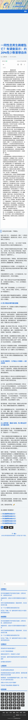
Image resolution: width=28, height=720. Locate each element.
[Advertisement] (14, 28)
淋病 (11, 699)
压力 (6, 693)
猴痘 (19, 699)
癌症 (11, 702)
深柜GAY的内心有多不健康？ (9, 682)
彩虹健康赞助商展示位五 (9, 523)
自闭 (11, 705)
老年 (23, 702)
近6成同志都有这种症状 (7, 670)
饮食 (19, 708)
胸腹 (6, 705)
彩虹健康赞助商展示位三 (9, 518)
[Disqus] (14, 559)
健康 (14, 712)
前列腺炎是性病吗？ (6, 662)
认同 (23, 705)
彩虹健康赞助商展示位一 (9, 514)
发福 (11, 693)
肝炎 (2, 705)
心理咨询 (4, 56)
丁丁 (2, 693)
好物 (24, 712)
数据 (11, 527)
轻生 (6, 527)
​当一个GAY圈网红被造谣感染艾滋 (10, 608)
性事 (2, 696)
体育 (21, 712)
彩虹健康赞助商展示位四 (9, 521)
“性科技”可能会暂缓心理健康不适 (10, 685)
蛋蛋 (15, 705)
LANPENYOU (17, 718)
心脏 (23, 693)
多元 (15, 693)
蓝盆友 (17, 715)
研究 (19, 702)
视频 (19, 705)
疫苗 (2, 702)
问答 (10, 712)
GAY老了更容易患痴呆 (7, 651)
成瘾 (6, 696)
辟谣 (11, 708)
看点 (7, 712)
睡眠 (15, 702)
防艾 (15, 708)
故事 (15, 696)
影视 (17, 712)
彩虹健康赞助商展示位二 (9, 516)
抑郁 (11, 696)
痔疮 (6, 702)
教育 (19, 696)
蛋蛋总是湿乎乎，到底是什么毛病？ (11, 654)
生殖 (23, 699)
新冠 (2, 699)
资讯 (2, 708)
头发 (19, 693)
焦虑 (15, 699)
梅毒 (6, 699)
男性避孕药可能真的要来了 (8, 648)
